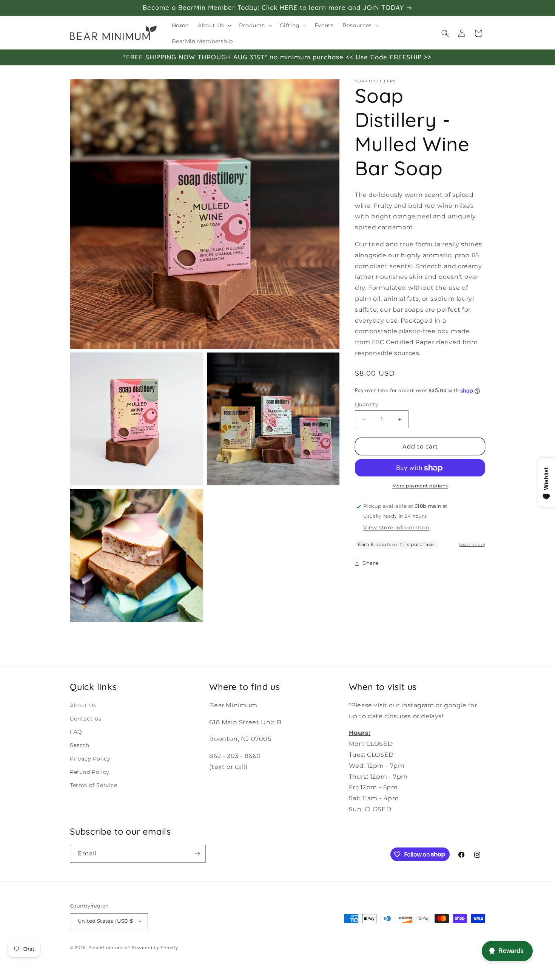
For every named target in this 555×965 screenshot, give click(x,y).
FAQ (76, 731)
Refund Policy (89, 772)
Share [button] (370, 563)
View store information (396, 527)
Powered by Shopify (155, 947)
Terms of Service (93, 785)
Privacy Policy (90, 758)
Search (79, 745)
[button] (213, 25)
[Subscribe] (197, 854)
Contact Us (86, 718)
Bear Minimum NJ (109, 947)
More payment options (420, 486)
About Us (83, 705)
